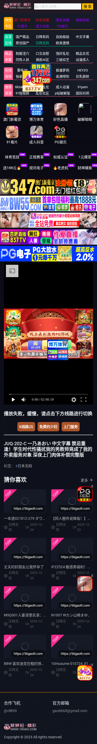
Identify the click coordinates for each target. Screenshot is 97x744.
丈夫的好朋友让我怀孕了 (24, 567)
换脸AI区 (42, 60)
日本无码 (25, 466)
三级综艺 (62, 60)
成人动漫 (62, 87)
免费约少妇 (48, 427)
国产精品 (22, 37)
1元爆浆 (84, 157)
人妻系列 (42, 70)
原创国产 (22, 43)
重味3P (22, 70)
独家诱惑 (22, 76)
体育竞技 (12, 157)
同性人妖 (22, 60)
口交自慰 (42, 53)
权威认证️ (60, 157)
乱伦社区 (42, 93)
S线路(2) (26, 427)
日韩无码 (42, 43)
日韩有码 (42, 37)
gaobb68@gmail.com (70, 711)
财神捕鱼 (85, 168)
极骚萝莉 (62, 70)
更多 (84, 480)
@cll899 (10, 711)
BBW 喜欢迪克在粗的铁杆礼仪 (28, 664)
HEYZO (82, 70)
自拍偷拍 (62, 37)
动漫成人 (82, 60)
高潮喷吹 (62, 76)
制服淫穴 (22, 53)
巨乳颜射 (82, 76)
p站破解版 (62, 93)
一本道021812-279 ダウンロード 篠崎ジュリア (41, 518)
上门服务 (70, 427)
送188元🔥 (12, 168)
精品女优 (82, 53)
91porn (83, 87)
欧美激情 (62, 43)
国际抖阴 (82, 93)
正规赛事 (36, 157)
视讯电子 (36, 168)
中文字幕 (82, 37)
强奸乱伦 (62, 53)
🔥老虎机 (60, 168)
